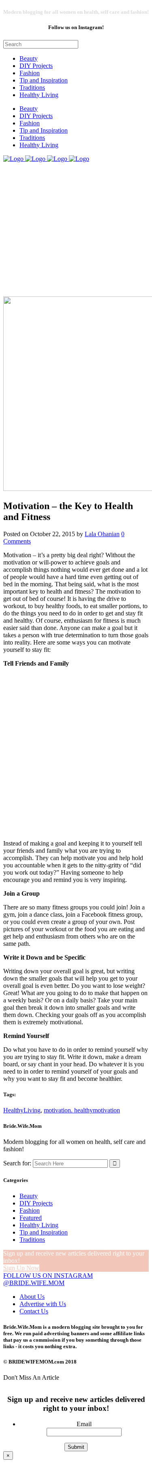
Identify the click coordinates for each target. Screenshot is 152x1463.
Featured (30, 1217)
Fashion (29, 1210)
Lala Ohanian (102, 534)
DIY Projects (36, 1203)
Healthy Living (38, 1225)
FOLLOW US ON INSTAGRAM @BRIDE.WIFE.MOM (48, 1279)
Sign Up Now (21, 1267)
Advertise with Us (42, 1303)
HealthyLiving (22, 1110)
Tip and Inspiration (43, 1232)
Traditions (32, 1239)
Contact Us (33, 1311)
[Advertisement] (76, 753)
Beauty (28, 1195)
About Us (32, 1296)
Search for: (17, 1163)
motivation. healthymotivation (82, 1110)
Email (84, 1424)
